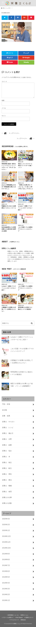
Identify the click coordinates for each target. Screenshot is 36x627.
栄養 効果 (6, 416)
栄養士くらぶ (17, 623)
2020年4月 (6, 519)
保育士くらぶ (24, 615)
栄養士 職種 (7, 486)
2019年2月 (6, 594)
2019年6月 (6, 571)
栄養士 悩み (7, 451)
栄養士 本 (6, 456)
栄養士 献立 (7, 468)
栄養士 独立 (7, 462)
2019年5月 (6, 577)
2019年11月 (6, 542)
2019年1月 (6, 600)
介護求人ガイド (29, 617)
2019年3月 (6, 589)
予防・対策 (6, 404)
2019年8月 (6, 559)
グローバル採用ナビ (8, 617)
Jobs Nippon (19, 617)
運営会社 (23, 619)
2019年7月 (6, 565)
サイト (4, 116)
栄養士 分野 (7, 439)
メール (4, 108)
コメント (4, 81)
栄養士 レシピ (7, 427)
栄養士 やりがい (8, 422)
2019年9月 (6, 554)
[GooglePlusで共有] (25, 18)
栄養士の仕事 (7, 497)
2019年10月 (6, 548)
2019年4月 (6, 583)
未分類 (4, 410)
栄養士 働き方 (7, 433)
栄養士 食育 (7, 491)
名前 (3, 100)
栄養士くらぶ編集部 (9, 248)
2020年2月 (6, 524)
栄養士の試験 (7, 503)
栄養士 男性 (7, 474)
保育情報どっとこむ (13, 615)
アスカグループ (14, 619)
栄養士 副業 (7, 445)
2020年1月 (6, 530)
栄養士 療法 (7, 480)
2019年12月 (6, 536)
